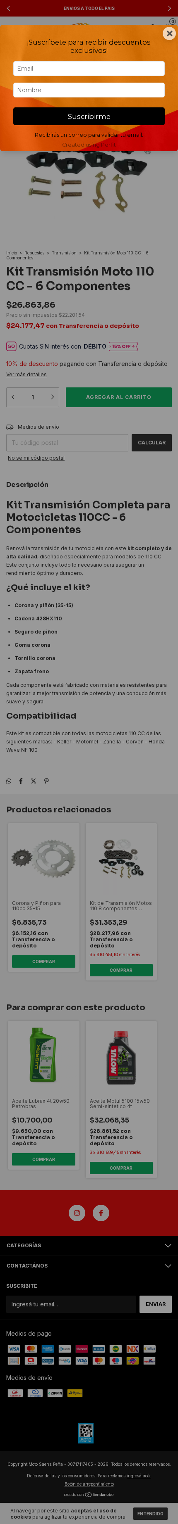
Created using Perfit (89, 145)
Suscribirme (89, 116)
